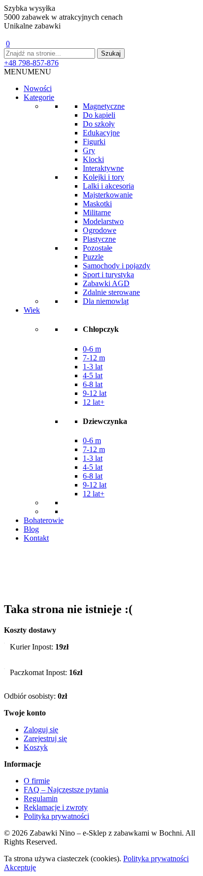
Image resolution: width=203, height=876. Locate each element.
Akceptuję (20, 867)
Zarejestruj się (45, 738)
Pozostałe (97, 248)
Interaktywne (103, 168)
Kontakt (36, 538)
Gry (89, 150)
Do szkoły (99, 124)
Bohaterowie (44, 520)
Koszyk (36, 747)
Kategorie (39, 97)
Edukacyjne (101, 133)
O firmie (37, 781)
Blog (31, 529)
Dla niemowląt (106, 301)
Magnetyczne (104, 106)
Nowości (38, 88)
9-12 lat (94, 393)
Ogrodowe (99, 230)
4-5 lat (92, 375)
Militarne (97, 212)
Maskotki (97, 203)
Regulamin (41, 798)
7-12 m (94, 358)
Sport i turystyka (108, 274)
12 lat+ (93, 402)
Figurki (94, 141)
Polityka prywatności (56, 816)
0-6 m (92, 349)
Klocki (93, 159)
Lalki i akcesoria (108, 186)
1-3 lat (92, 366)
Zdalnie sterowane (111, 292)
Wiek (32, 310)
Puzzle (93, 257)
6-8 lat (92, 384)
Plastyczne (99, 239)
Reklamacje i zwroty (56, 807)
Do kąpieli (99, 115)
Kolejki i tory (103, 177)
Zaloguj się (41, 729)
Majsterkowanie (108, 195)
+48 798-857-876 (31, 63)
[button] (27, 71)
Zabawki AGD (106, 283)
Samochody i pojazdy (116, 265)
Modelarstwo (103, 221)
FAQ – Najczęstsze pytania (66, 789)
